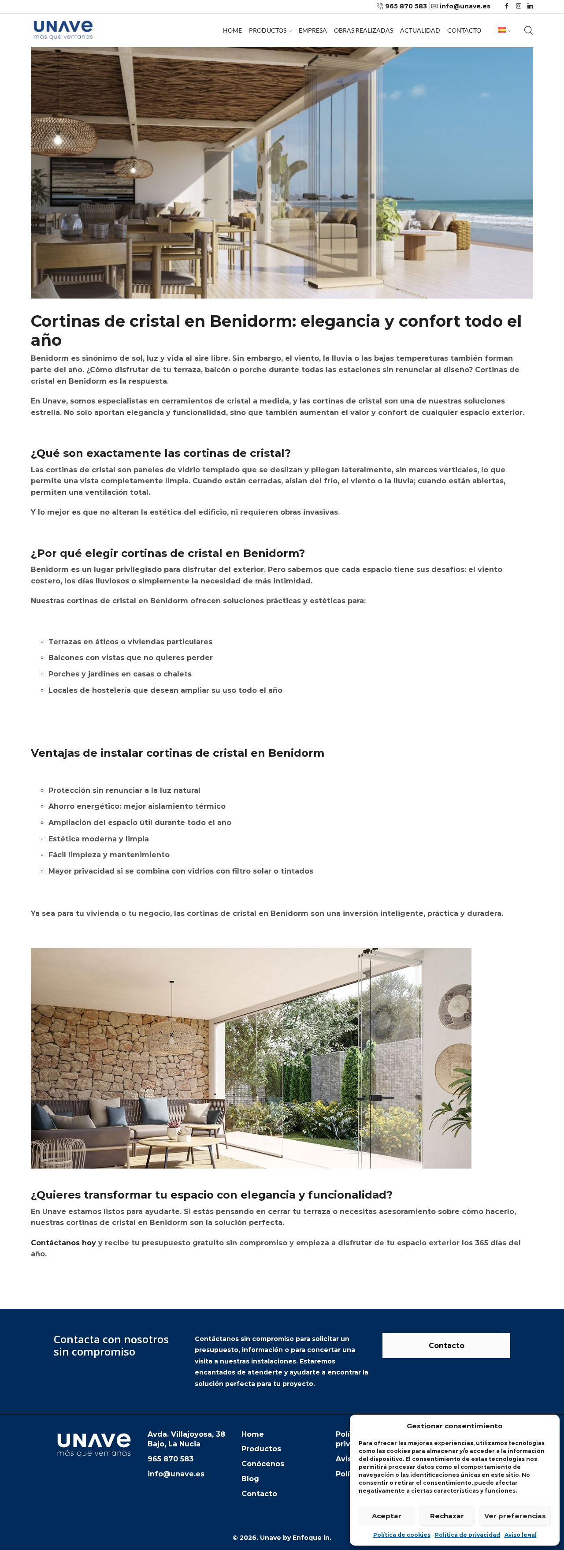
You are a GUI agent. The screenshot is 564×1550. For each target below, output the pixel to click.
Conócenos (262, 1464)
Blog (250, 1479)
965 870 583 (170, 1459)
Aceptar (386, 1516)
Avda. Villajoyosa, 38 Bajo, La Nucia (186, 1439)
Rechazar (447, 1516)
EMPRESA (313, 30)
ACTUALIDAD (420, 30)
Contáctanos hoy (63, 1243)
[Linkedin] (530, 6)
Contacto (446, 1345)
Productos (261, 1449)
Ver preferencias (515, 1516)
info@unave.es (176, 1474)
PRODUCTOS (267, 30)
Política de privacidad (467, 1534)
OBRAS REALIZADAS (363, 30)
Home (232, 30)
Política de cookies (401, 1534)
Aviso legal (521, 1534)
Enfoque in (311, 1538)
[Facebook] (507, 6)
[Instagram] (519, 6)
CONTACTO (464, 30)
